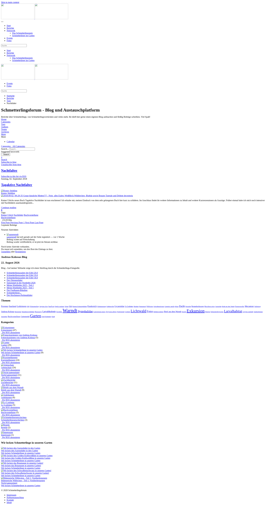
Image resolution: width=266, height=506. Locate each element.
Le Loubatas (129, 306)
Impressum (6, 435)
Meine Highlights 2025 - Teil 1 (20, 288)
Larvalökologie (49, 311)
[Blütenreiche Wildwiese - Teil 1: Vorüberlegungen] (24, 478)
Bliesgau (207, 312)
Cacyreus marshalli (248, 312)
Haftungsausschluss (15, 497)
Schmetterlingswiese (217, 312)
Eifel (70, 306)
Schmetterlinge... (14, 293)
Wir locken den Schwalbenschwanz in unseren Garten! (25, 473)
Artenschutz (6, 367)
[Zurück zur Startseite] (34, 18)
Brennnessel (142, 306)
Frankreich (92, 306)
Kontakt (10, 500)
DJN (28, 306)
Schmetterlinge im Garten (23, 35)
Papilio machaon (59, 306)
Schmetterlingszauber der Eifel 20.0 (22, 273)
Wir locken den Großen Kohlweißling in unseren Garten (25, 458)
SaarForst (51, 306)
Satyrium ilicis (43, 306)
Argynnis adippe (111, 312)
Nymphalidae (85, 311)
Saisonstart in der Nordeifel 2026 (21, 283)
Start (9, 25)
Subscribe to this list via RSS (13, 176)
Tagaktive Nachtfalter (16, 185)
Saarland (12, 306)
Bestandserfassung (197, 306)
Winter (66, 306)
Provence (4, 306)
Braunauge (38, 312)
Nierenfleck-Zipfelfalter (28, 312)
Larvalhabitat (233, 311)
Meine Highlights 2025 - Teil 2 (20, 285)
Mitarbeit (136, 306)
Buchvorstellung (31, 215)
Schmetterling (34, 306)
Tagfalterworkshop (158, 312)
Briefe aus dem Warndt (228, 306)
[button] (133, 134)
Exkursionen (6, 330)
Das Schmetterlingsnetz (22, 33)
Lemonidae (218, 306)
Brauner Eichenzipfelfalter (80, 306)
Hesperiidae (18, 312)
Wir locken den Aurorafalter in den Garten (19, 450)
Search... (5, 149)
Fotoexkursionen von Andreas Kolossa (18, 337)
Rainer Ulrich (7, 215)
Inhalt (9, 502)
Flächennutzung (101, 306)
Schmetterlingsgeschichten (12, 420)
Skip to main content (10, 2)
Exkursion (196, 310)
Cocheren (127, 312)
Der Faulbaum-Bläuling (17, 290)
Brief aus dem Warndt (172, 312)
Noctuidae (188, 306)
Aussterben (4, 316)
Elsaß (53, 316)
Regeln (4, 427)
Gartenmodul (25, 316)
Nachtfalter (18, 215)
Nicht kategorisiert (9, 375)
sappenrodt (11, 237)
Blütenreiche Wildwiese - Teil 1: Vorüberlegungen (23, 480)
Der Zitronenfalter (14, 280)
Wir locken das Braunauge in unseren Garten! (21, 465)
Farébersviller (110, 306)
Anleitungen (6, 397)
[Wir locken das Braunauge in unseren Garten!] (22, 463)
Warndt (70, 310)
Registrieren (20, 252)
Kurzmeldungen (8, 360)
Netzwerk (11, 30)
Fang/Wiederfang (46, 316)
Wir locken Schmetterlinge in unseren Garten (20, 352)
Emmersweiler (239, 306)
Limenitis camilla (169, 306)
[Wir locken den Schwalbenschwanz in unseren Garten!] (26, 470)
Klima (176, 306)
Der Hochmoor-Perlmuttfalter (19, 295)
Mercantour (249, 306)
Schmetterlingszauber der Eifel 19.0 (22, 275)
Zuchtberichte (7, 382)
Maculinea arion (209, 306)
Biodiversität (120, 312)
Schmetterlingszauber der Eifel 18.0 (22, 278)
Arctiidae (59, 312)
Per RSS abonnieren (10, 332)
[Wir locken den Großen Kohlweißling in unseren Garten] (27, 455)
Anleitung (257, 306)
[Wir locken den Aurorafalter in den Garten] (20, 448)
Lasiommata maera (99, 312)
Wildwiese (149, 306)
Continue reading (8, 207)
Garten (35, 315)
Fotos (9, 40)
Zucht (182, 306)
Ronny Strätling (8, 193)
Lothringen (21, 306)
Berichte (10, 28)
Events (10, 38)
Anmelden (6, 252)
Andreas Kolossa (7, 312)
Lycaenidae (119, 306)
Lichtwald (138, 311)
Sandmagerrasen (258, 312)
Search (5, 154)
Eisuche (184, 312)
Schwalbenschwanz (159, 306)
